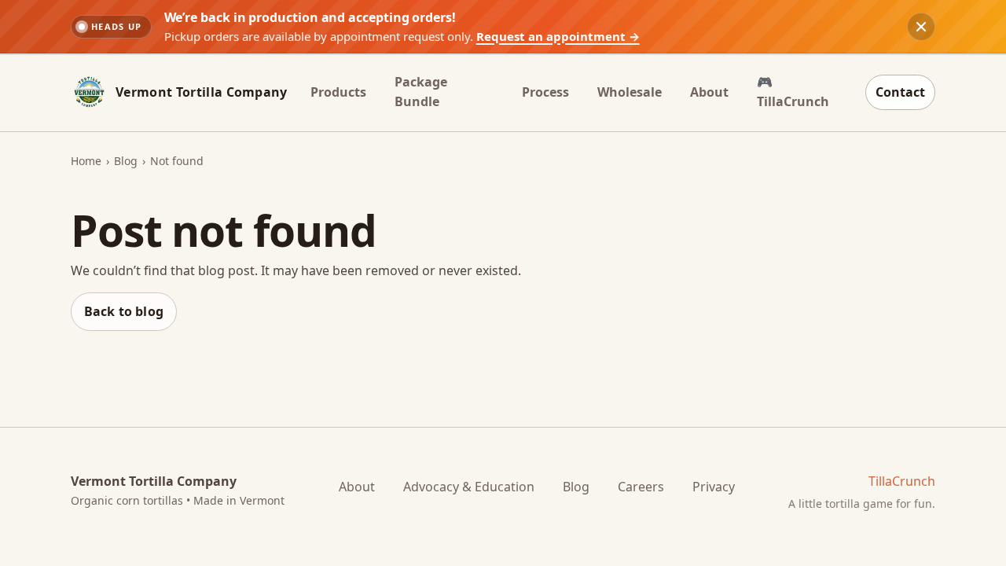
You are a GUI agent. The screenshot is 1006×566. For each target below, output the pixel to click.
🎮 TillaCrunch (793, 92)
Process (545, 92)
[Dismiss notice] (921, 27)
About (709, 92)
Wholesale (629, 92)
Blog (126, 160)
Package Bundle (421, 92)
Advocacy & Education (468, 486)
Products (338, 92)
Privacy (713, 486)
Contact (900, 92)
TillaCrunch (901, 481)
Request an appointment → (558, 36)
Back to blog (123, 311)
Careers (641, 486)
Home (86, 160)
